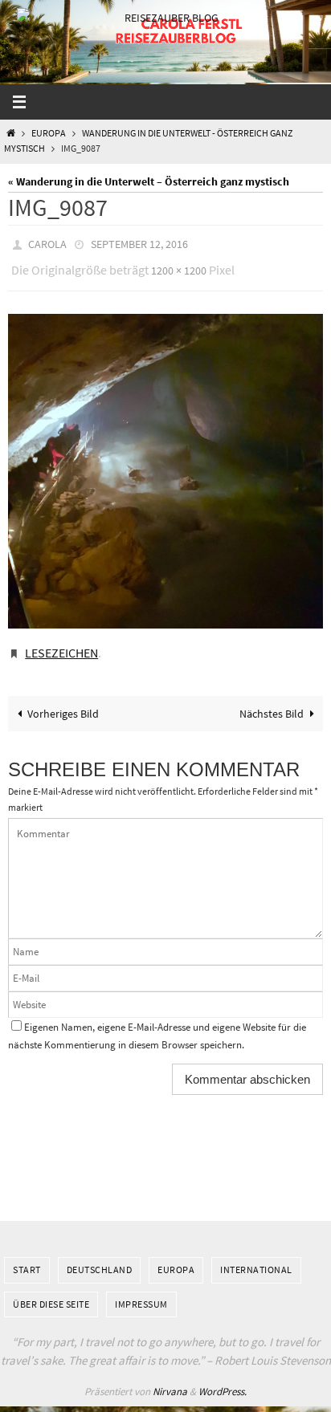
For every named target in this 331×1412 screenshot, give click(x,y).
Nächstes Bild (271, 701)
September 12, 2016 (139, 243)
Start (27, 1258)
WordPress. (222, 1379)
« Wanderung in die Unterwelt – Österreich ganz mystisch (148, 181)
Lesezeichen (61, 644)
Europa (48, 133)
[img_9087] (165, 464)
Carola (47, 243)
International (256, 1258)
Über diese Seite (51, 1292)
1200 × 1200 (178, 266)
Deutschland (100, 1258)
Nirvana (170, 1379)
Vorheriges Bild (63, 701)
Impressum (141, 1292)
